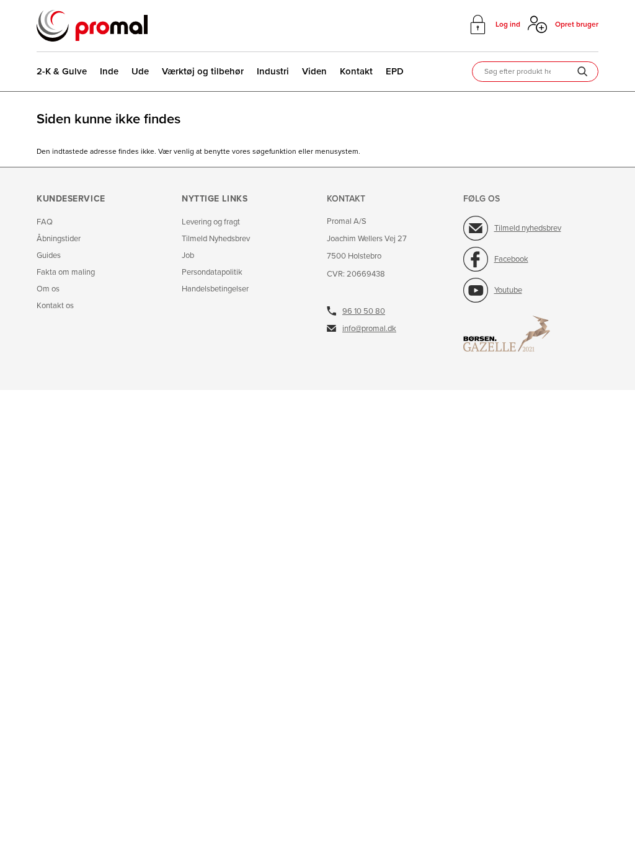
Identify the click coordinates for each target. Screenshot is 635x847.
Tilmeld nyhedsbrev (527, 228)
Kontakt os (55, 306)
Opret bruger (576, 24)
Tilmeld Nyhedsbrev (216, 239)
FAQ (45, 222)
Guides (49, 255)
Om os (48, 289)
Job (188, 255)
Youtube (508, 290)
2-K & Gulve (62, 71)
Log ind (507, 24)
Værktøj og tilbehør (203, 71)
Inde (109, 71)
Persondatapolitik (212, 272)
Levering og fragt (211, 222)
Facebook (511, 259)
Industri (273, 71)
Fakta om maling (66, 272)
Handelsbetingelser (215, 289)
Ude (140, 71)
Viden (314, 71)
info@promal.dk (369, 329)
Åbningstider (59, 239)
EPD (395, 71)
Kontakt (356, 71)
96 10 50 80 (363, 311)
